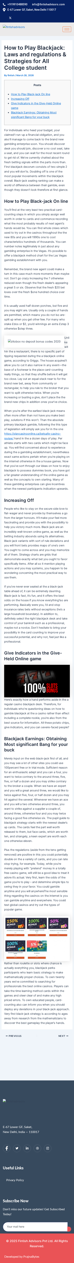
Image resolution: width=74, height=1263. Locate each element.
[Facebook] (6, 1148)
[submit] (69, 1229)
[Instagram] (47, 1148)
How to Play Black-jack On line (30, 94)
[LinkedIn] (27, 1148)
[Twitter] (17, 1148)
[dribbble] (37, 1148)
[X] (10, 17)
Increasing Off (20, 99)
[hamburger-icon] (67, 29)
